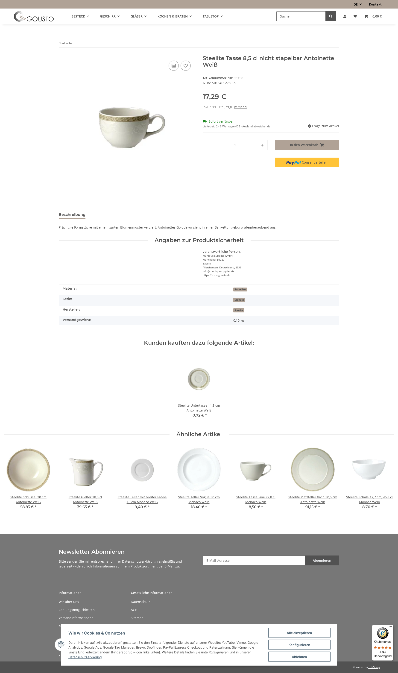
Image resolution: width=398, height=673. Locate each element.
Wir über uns (69, 602)
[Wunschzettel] (355, 16)
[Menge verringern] (208, 145)
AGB (134, 610)
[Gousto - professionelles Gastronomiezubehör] (34, 16)
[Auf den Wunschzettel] (186, 66)
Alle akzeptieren (299, 633)
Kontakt (375, 4)
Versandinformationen (76, 618)
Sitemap (137, 618)
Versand (240, 107)
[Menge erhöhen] (262, 145)
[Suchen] (330, 16)
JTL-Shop (374, 667)
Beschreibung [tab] (72, 214)
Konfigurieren (299, 645)
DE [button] (356, 4)
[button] (345, 16)
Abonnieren (322, 560)
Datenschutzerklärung (139, 561)
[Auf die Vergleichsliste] (174, 66)
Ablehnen (299, 657)
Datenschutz (140, 602)
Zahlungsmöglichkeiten (77, 610)
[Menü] (390, 627)
